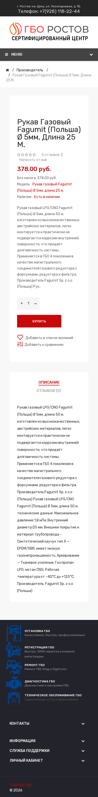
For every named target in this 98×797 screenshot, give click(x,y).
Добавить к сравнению (44, 345)
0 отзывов (51, 155)
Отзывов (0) (48, 390)
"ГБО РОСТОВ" (21, 785)
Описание (49, 382)
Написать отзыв (33, 160)
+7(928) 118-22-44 (59, 11)
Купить (39, 321)
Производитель (30, 70)
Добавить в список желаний (49, 338)
